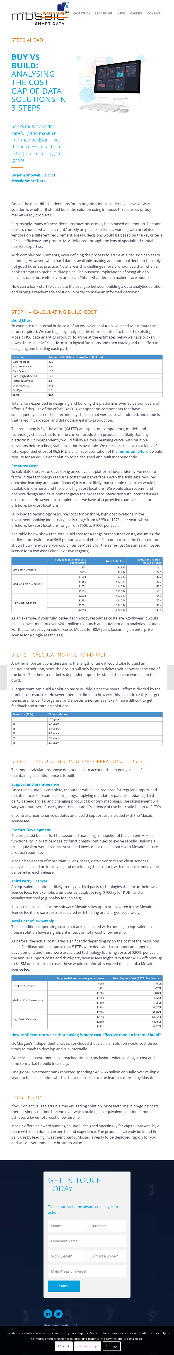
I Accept (63, 1346)
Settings (111, 1346)
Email (73, 1325)
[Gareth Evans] (3, 677)
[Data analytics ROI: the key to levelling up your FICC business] (170, 677)
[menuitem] (23, 13)
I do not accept (87, 1346)
